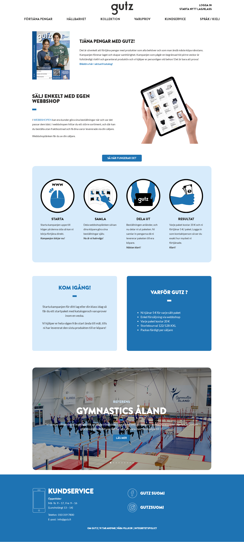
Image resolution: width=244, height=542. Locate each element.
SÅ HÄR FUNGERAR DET (121, 158)
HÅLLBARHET (76, 19)
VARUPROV (142, 19)
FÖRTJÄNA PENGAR (38, 19)
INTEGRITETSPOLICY (145, 528)
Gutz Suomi (152, 493)
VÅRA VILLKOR (124, 528)
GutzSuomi (152, 507)
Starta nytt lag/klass (195, 9)
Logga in (205, 5)
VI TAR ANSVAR (107, 528)
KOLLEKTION (110, 19)
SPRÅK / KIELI (210, 19)
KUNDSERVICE (175, 19)
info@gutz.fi (64, 519)
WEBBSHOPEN (43, 119)
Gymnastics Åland (121, 411)
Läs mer (121, 438)
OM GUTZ (92, 528)
